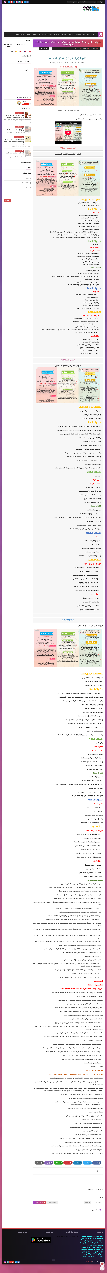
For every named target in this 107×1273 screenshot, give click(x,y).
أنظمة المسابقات (80, 34)
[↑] (53, 1260)
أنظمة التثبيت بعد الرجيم (60, 34)
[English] (29, 52)
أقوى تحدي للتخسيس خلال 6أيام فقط (15, 154)
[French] (24, 52)
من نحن (74, 2)
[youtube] (22, 2)
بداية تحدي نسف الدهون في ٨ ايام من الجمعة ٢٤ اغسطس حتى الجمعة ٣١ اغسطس (14, 141)
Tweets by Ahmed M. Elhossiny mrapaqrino (67, 1236)
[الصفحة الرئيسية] (100, 34)
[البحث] (5, 2)
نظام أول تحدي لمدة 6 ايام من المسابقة (15, 130)
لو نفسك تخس (87, 1262)
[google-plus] (13, 1262)
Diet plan (28, 34)
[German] (20, 52)
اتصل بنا (69, 2)
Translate (9, 46)
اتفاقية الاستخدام (82, 2)
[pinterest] (11, 2)
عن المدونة (100, 2)
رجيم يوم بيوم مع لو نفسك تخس (86, 118)
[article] (51, 1180)
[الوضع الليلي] (102, 1264)
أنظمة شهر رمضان (47, 34)
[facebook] (27, 2)
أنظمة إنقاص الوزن (92, 34)
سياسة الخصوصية (92, 2)
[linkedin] (14, 2)
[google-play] (19, 2)
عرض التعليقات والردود (39, 1202)
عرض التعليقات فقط (52, 1202)
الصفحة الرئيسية (75, 49)
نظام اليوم (71, 34)
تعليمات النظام (20, 34)
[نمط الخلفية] (102, 1268)
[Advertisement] (34, 18)
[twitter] (25, 2)
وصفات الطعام (36, 34)
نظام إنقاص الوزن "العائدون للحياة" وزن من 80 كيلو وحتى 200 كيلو (14, 116)
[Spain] (15, 52)
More (12, 52)
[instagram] (17, 2)
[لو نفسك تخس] (91, 8)
